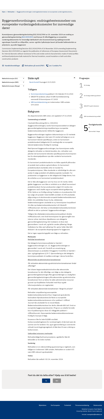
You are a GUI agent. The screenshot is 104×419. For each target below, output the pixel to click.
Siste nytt (33, 78)
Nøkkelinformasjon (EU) (10, 78)
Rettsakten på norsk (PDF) (34, 66)
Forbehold (67, 405)
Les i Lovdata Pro (55, 66)
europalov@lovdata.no (94, 414)
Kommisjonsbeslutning (39, 94)
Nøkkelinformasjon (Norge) (11, 86)
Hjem (3, 12)
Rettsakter (11, 12)
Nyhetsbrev (42, 405)
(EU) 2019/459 (27, 37)
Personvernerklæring (82, 405)
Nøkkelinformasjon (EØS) (10, 82)
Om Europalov (55, 405)
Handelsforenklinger (12, 66)
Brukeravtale (98, 405)
